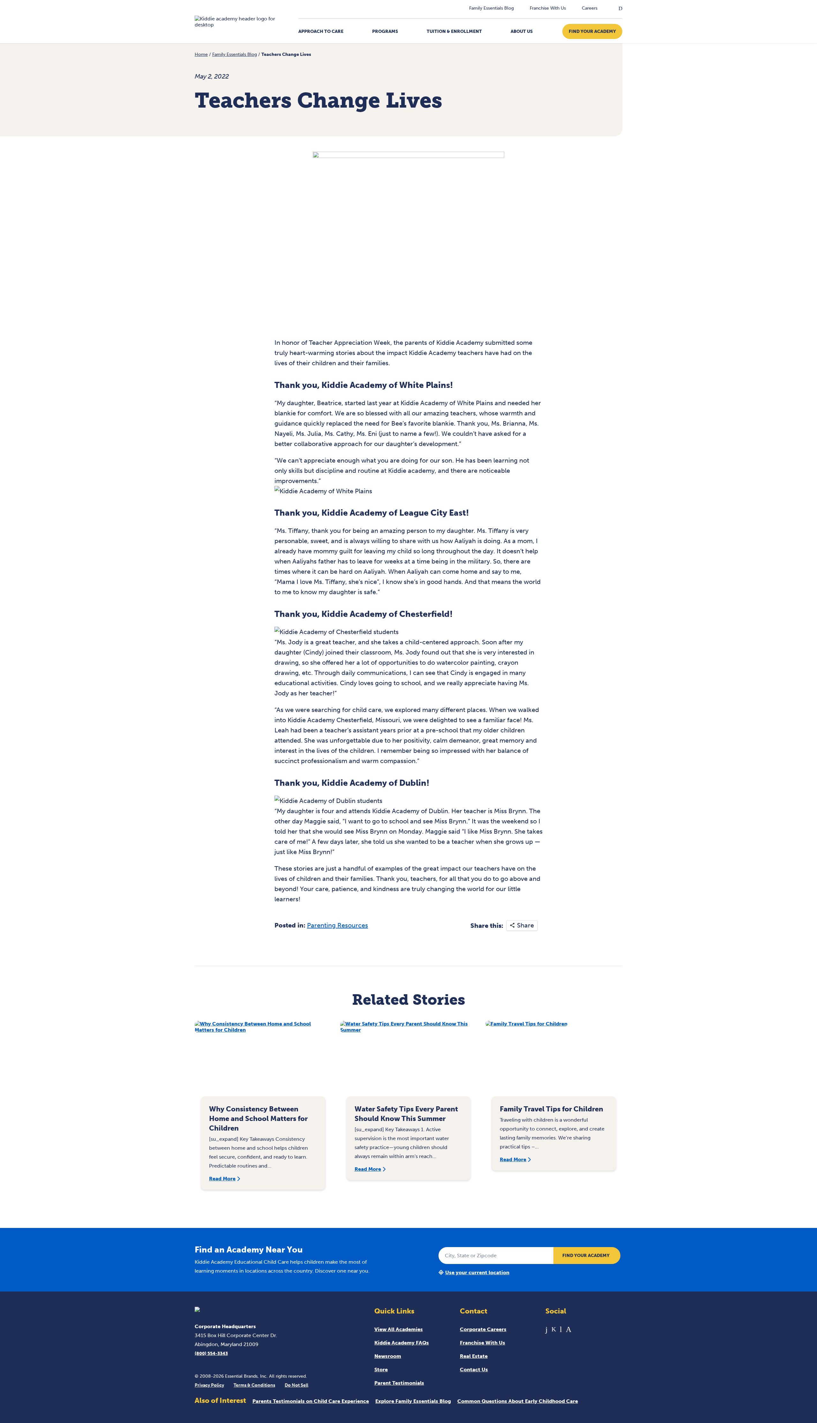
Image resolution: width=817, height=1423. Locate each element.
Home (201, 54)
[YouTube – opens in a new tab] (561, 1329)
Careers (589, 8)
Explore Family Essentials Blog (413, 1401)
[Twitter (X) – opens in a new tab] (553, 1329)
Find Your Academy (592, 31)
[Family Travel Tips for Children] (553, 1062)
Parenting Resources (337, 925)
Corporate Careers (483, 1329)
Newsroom (387, 1356)
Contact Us (474, 1369)
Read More (222, 1179)
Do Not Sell (296, 1385)
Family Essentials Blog (491, 8)
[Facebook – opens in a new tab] (546, 1329)
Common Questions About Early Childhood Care (517, 1401)
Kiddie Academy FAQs (401, 1343)
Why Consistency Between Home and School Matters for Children (258, 1118)
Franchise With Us (548, 8)
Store (381, 1369)
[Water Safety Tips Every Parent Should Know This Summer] (408, 1062)
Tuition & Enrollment (454, 31)
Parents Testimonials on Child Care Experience (310, 1401)
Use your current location (477, 1272)
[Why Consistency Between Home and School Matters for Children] (263, 1062)
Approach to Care (320, 31)
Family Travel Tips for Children (551, 1109)
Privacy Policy (209, 1385)
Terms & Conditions (254, 1385)
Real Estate (474, 1356)
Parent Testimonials (399, 1383)
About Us (522, 31)
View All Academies (398, 1329)
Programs (385, 31)
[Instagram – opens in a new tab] (568, 1329)
